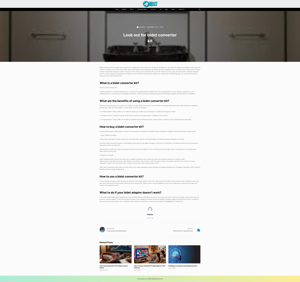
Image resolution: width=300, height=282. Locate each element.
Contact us (181, 9)
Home (116, 9)
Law (160, 9)
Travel (173, 9)
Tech (166, 9)
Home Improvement (142, 9)
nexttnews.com (143, 279)
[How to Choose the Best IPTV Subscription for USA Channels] (150, 254)
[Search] (199, 9)
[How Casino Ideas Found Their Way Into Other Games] (116, 254)
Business (124, 9)
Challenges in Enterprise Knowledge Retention (182, 266)
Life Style (153, 9)
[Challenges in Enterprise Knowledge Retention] (184, 254)
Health (132, 9)
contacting (169, 201)
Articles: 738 (150, 218)
